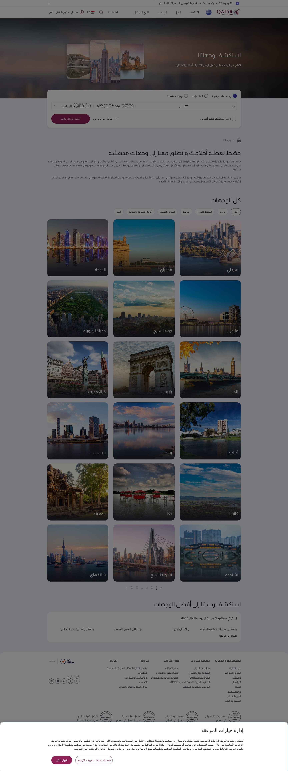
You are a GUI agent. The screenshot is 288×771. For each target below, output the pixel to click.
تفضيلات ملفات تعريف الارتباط (94, 760)
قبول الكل (61, 760)
